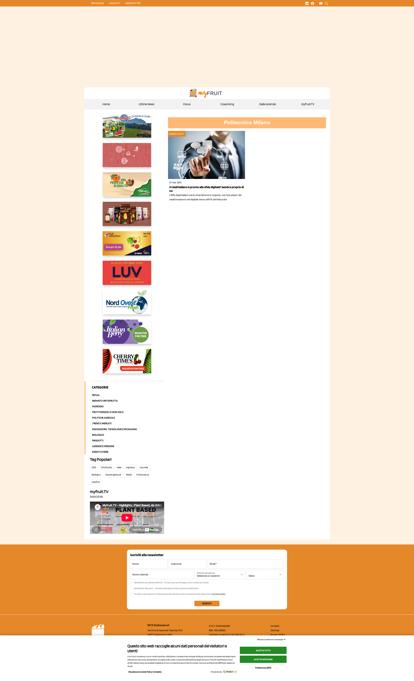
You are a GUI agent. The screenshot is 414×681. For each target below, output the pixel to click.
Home (106, 104)
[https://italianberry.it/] (127, 334)
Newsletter (132, 3)
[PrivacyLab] (229, 671)
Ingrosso (98, 406)
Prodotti (98, 440)
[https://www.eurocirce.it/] (127, 128)
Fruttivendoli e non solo (108, 412)
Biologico (98, 434)
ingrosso (130, 467)
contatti (114, 3)
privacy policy (218, 594)
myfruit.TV (307, 104)
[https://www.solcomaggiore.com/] (127, 157)
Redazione (97, 3)
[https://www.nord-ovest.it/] (127, 305)
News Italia (176, 133)
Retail (96, 395)
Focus (187, 104)
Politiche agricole (103, 417)
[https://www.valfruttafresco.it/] (127, 187)
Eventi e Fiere (100, 451)
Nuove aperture (113, 474)
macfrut (96, 482)
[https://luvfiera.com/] (127, 275)
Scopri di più (96, 496)
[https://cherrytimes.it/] (127, 363)
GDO (94, 467)
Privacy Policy (277, 634)
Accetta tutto (263, 650)
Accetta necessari (263, 659)
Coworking (227, 104)
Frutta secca (142, 474)
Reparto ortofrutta (105, 400)
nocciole (144, 467)
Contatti (274, 625)
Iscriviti (207, 603)
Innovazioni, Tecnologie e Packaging (114, 429)
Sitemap (274, 630)
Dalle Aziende (267, 104)
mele (119, 467)
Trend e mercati (102, 423)
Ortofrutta (106, 467)
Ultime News (146, 104)
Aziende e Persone (103, 446)
